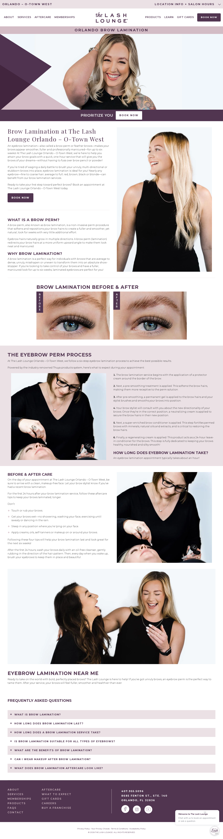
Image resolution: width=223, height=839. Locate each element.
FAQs (12, 807)
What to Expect (56, 794)
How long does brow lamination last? (48, 723)
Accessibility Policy (137, 828)
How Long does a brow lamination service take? (57, 732)
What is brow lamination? (37, 714)
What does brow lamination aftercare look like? (58, 768)
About (13, 789)
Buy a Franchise (56, 807)
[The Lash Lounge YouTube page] (148, 809)
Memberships (64, 17)
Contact (16, 812)
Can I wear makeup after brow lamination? (52, 759)
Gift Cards (185, 17)
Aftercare (43, 17)
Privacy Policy (83, 828)
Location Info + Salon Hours (185, 4)
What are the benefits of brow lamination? (53, 750)
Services (16, 794)
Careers (49, 803)
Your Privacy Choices (100, 828)
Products (153, 17)
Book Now (209, 17)
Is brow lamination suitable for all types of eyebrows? (64, 741)
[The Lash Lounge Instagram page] (137, 809)
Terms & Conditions (119, 828)
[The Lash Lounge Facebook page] (125, 809)
